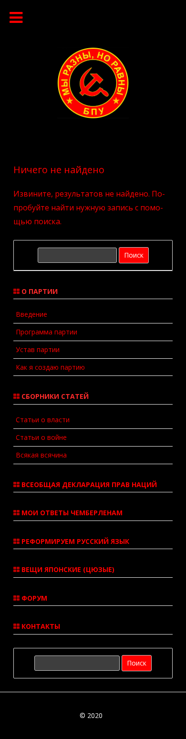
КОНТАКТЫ (40, 626)
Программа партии (46, 331)
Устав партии (38, 349)
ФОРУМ (33, 598)
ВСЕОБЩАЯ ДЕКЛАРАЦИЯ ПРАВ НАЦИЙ (88, 484)
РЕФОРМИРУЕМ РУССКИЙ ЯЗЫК (74, 541)
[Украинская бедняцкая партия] (93, 115)
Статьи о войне (41, 437)
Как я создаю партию (50, 367)
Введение (31, 314)
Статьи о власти (43, 419)
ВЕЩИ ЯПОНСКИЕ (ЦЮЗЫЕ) (67, 569)
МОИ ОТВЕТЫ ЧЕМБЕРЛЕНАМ (71, 512)
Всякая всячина (41, 454)
